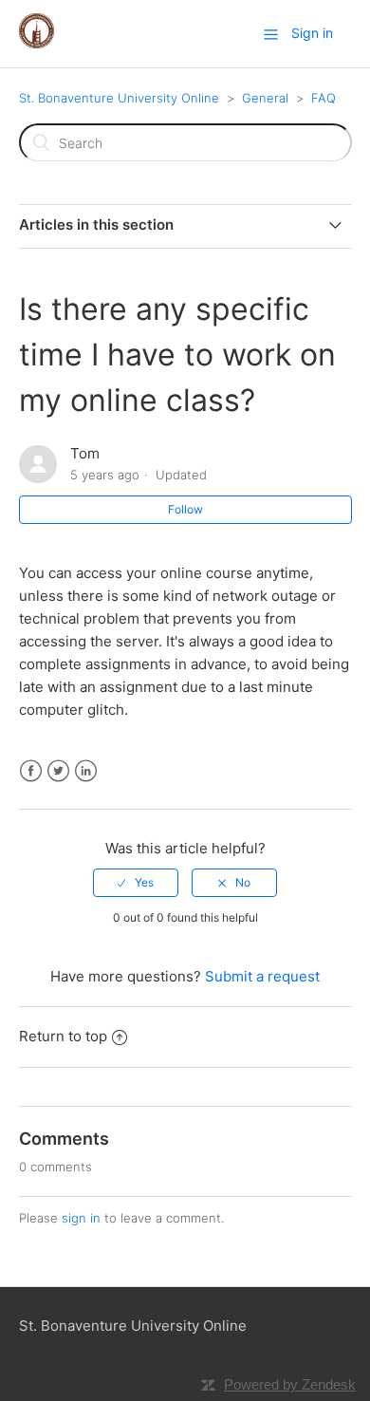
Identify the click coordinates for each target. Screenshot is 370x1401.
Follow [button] (185, 509)
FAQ (323, 97)
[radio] (135, 883)
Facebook (31, 771)
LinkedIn (86, 771)
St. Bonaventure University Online (119, 97)
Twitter (58, 771)
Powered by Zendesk (290, 1384)
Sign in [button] (312, 33)
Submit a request (262, 976)
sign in (81, 1217)
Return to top (63, 1036)
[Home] (36, 43)
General (265, 97)
